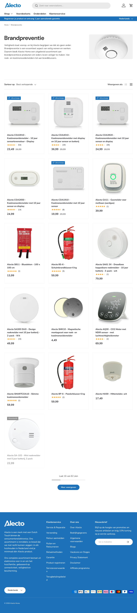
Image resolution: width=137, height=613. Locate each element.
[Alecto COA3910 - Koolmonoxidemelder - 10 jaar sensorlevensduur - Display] (24, 114)
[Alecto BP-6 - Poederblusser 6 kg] (68, 372)
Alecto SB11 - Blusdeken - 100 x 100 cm (23, 266)
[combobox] (71, 6)
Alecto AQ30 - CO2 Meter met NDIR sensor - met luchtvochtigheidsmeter (111, 332)
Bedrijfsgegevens (78, 532)
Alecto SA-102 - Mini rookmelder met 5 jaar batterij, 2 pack (23, 457)
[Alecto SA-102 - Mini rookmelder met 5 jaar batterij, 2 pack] (24, 434)
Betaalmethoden (54, 552)
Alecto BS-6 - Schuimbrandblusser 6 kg (64, 266)
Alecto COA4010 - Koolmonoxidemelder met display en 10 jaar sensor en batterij (68, 138)
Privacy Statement (79, 557)
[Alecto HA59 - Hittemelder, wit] (113, 372)
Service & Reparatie (55, 527)
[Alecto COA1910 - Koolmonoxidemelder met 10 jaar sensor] (68, 178)
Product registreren (55, 562)
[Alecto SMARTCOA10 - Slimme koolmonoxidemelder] (24, 372)
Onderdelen (40, 13)
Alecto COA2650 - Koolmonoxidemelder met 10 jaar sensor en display (23, 203)
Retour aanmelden (55, 538)
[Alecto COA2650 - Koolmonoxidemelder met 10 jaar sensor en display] (24, 178)
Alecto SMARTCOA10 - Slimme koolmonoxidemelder (23, 395)
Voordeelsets (23, 13)
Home (6, 25)
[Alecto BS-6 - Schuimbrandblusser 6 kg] (68, 243)
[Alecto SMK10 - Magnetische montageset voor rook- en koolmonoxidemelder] (68, 308)
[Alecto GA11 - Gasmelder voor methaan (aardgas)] (113, 178)
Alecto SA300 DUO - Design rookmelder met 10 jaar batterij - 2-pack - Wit (23, 332)
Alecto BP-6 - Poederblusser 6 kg (68, 393)
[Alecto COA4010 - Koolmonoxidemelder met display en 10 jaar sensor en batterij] (68, 114)
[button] (131, 5)
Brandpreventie (16, 25)
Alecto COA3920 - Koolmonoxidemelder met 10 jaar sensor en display (112, 138)
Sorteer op (9, 84)
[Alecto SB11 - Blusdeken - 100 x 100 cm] (24, 243)
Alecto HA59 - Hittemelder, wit (111, 393)
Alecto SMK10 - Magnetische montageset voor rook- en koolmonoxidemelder (66, 332)
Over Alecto (76, 527)
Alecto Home (15, 603)
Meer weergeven (68, 487)
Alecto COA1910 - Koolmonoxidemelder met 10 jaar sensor (68, 203)
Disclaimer (75, 562)
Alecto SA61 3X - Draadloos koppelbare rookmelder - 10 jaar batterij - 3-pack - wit (112, 267)
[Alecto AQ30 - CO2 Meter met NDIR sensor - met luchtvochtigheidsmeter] (113, 308)
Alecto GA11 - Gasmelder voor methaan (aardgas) (111, 201)
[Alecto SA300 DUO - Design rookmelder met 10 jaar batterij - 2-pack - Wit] (24, 308)
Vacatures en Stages (80, 552)
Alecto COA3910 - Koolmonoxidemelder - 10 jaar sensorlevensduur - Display (22, 138)
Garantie (50, 557)
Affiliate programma (80, 568)
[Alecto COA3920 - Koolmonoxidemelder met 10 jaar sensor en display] (113, 114)
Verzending (51, 532)
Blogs (73, 546)
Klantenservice (57, 13)
